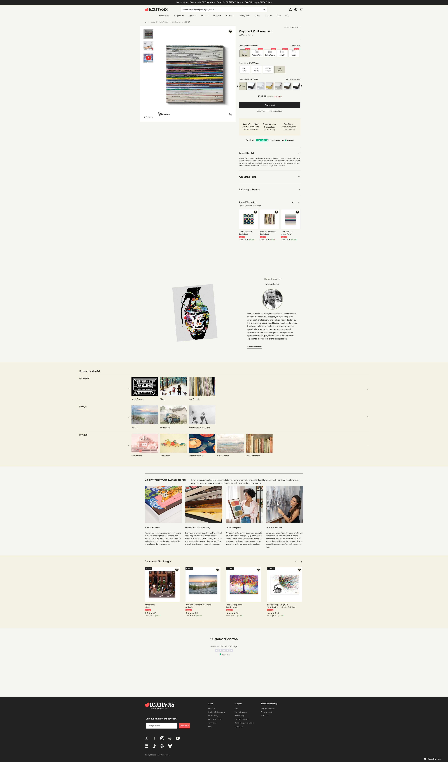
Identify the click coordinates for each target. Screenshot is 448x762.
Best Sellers (164, 15)
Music (153, 22)
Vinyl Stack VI (286, 231)
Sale (287, 15)
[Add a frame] (164, 114)
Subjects (177, 15)
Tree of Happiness (234, 604)
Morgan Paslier (286, 234)
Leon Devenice (231, 607)
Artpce (147, 607)
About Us (211, 708)
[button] (245, 53)
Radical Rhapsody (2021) (277, 604)
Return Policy (239, 716)
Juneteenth (150, 604)
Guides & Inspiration (242, 719)
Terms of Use (212, 723)
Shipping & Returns (249, 189)
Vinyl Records (176, 22)
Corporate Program (268, 708)
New (278, 15)
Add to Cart (270, 105)
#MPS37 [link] (187, 22)
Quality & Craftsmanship (216, 712)
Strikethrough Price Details (244, 723)
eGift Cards (265, 716)
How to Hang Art (241, 712)
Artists (216, 15)
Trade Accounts (267, 712)
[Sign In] (296, 9)
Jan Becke (189, 607)
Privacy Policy (213, 716)
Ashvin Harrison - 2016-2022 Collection (281, 607)
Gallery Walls (244, 15)
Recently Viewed (434, 759)
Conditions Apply (289, 129)
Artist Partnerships (214, 719)
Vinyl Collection (245, 231)
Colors (257, 15)
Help (236, 708)
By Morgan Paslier (246, 35)
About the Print (247, 176)
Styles (191, 15)
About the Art (246, 153)
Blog (209, 726)
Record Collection (268, 231)
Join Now (184, 726)
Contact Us (239, 726)
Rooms (229, 15)
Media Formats (163, 22)
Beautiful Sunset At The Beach (198, 604)
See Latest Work (254, 346)
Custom (268, 15)
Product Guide (295, 46)
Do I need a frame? (293, 80)
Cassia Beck (243, 234)
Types (203, 15)
